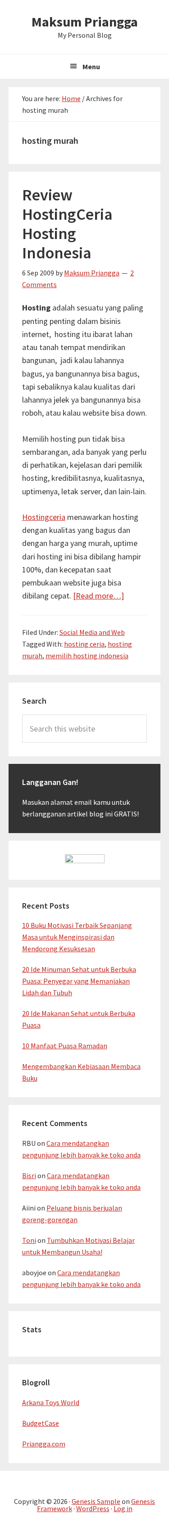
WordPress (93, 1508)
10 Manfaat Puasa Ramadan (64, 1045)
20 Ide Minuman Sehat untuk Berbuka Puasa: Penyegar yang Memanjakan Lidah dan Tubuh (79, 981)
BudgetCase (40, 1423)
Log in (123, 1508)
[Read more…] (98, 595)
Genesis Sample (96, 1501)
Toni (29, 1240)
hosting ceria (84, 643)
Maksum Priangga (85, 21)
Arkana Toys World (50, 1402)
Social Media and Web (92, 632)
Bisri (29, 1175)
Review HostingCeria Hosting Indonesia (67, 224)
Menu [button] (91, 66)
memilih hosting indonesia (87, 655)
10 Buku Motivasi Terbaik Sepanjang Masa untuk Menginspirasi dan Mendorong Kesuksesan (77, 937)
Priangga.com (43, 1443)
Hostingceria (43, 517)
